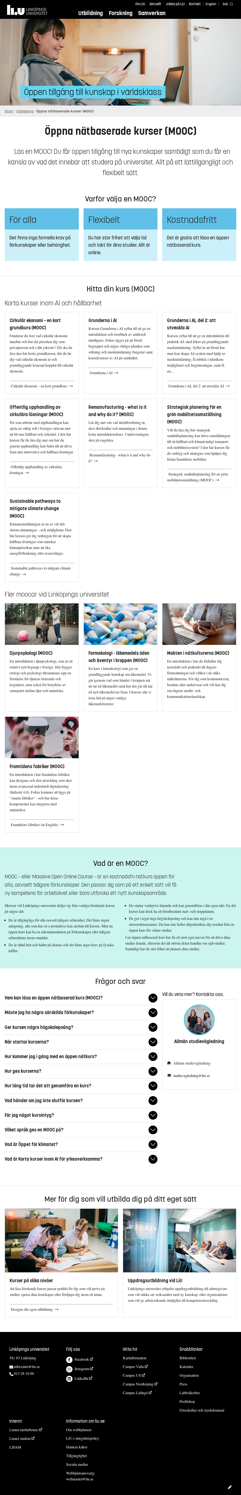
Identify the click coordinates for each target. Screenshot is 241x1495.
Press (183, 1383)
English (211, 4)
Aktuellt (155, 4)
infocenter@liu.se (27, 1366)
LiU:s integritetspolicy (82, 1438)
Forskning (121, 13)
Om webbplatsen (78, 1429)
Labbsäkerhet (190, 1392)
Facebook (82, 1359)
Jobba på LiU (175, 4)
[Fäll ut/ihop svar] (153, 998)
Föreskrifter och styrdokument (202, 1410)
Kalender (186, 1366)
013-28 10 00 (24, 1373)
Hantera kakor (76, 1446)
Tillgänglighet (76, 1455)
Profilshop (187, 1401)
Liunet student (20, 1438)
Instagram (82, 1368)
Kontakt (195, 4)
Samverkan (151, 13)
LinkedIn (81, 1378)
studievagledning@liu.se (191, 1075)
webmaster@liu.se (79, 1478)
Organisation (189, 1375)
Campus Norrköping (138, 1383)
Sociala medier (77, 1464)
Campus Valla (133, 1366)
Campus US (132, 1375)
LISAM (15, 1447)
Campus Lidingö (135, 1392)
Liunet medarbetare (23, 1429)
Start (9, 111)
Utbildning (90, 13)
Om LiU (140, 4)
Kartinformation (134, 1357)
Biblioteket (188, 1357)
